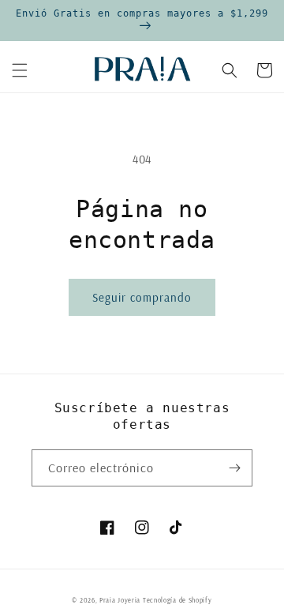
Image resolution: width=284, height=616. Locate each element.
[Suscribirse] (234, 467)
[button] (19, 70)
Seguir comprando (142, 297)
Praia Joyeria (121, 600)
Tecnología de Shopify (177, 600)
